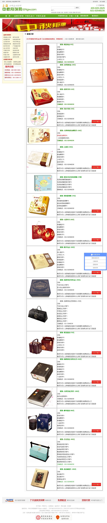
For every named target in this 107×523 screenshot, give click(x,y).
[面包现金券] (84, 16)
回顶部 (69, 506)
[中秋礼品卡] (29, 16)
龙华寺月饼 (16, 57)
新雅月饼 (5, 52)
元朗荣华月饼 (16, 55)
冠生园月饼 (16, 50)
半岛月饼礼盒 (16, 41)
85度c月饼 (6, 55)
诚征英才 (57, 506)
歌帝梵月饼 (6, 46)
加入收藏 (102, 1)
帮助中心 (44, 506)
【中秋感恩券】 (7, 64)
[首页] (7, 16)
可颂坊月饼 (6, 50)
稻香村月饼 (16, 52)
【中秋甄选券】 (17, 64)
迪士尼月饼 (6, 48)
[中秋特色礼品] (62, 16)
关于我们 (38, 506)
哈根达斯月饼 (16, 39)
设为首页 (95, 1)
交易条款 (51, 506)
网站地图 (63, 506)
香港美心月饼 (7, 37)
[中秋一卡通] (73, 16)
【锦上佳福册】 (7, 62)
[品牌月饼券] (18, 16)
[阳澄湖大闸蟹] (51, 16)
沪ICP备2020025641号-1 (56, 508)
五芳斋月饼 (6, 41)
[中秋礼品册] (40, 16)
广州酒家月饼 (16, 46)
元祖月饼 (15, 48)
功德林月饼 (6, 57)
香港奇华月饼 (16, 44)
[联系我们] (95, 16)
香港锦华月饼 (7, 44)
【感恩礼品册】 (17, 62)
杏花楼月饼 (6, 39)
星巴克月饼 (16, 37)
